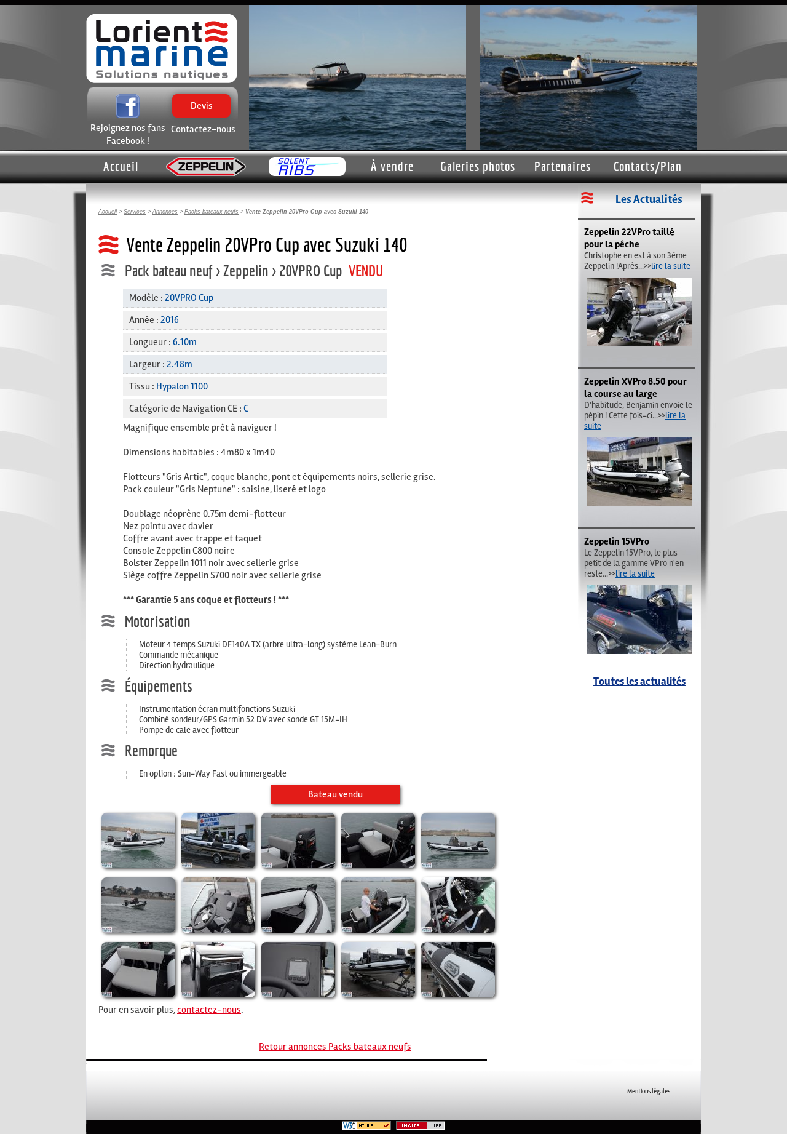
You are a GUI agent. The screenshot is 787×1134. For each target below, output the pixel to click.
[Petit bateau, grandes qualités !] (639, 651)
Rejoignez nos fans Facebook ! (127, 134)
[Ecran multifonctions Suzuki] (298, 994)
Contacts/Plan (648, 166)
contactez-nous (209, 1010)
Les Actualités (648, 199)
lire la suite (670, 266)
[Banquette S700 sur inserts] (138, 994)
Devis (201, 117)
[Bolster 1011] (218, 994)
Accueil (120, 166)
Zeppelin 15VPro (616, 541)
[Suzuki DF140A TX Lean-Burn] (298, 865)
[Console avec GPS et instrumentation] (218, 930)
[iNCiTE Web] (420, 1128)
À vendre (392, 166)
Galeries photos (477, 166)
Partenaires (562, 166)
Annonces (165, 212)
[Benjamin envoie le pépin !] (639, 503)
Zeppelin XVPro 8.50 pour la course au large (635, 387)
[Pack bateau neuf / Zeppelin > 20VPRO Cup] (138, 930)
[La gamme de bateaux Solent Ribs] (307, 167)
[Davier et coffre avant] (298, 930)
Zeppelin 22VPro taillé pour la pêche (629, 238)
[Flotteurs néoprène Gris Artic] (458, 865)
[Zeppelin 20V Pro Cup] (138, 865)
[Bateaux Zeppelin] (205, 167)
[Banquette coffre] (378, 865)
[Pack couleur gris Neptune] (458, 994)
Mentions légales (648, 1091)
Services (135, 212)
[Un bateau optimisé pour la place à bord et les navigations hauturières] (639, 343)
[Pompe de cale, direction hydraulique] (458, 930)
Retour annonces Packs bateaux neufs (335, 1046)
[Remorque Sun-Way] (218, 865)
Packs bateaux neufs (211, 212)
